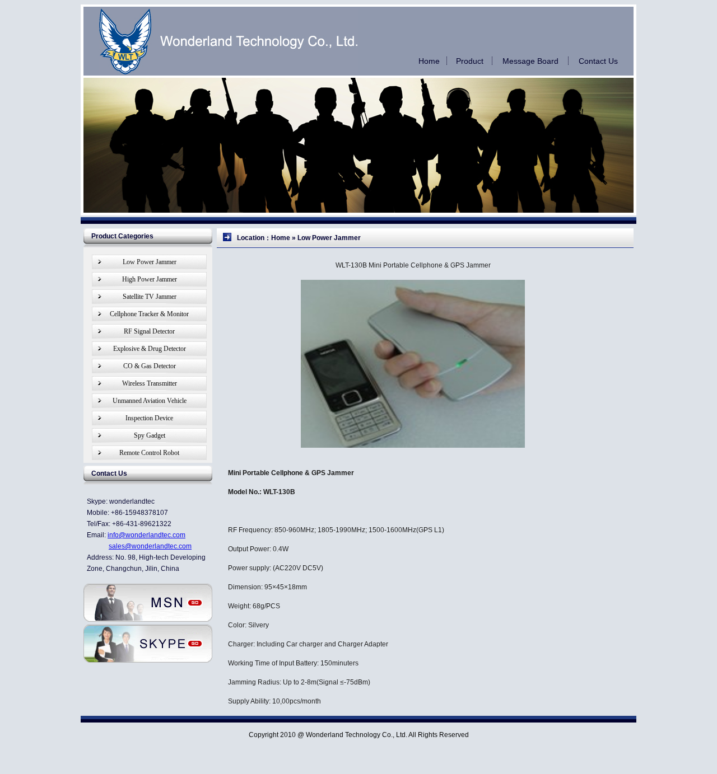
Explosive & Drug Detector (149, 349)
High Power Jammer (149, 279)
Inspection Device (149, 418)
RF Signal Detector (149, 331)
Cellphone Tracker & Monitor (149, 314)
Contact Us (598, 61)
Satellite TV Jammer (149, 297)
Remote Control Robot (149, 453)
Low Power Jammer (149, 262)
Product (469, 61)
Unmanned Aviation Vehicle (150, 401)
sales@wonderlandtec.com (150, 546)
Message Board (530, 61)
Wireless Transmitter (149, 383)
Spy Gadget (149, 435)
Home (429, 61)
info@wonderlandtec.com (146, 535)
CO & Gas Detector (149, 366)
